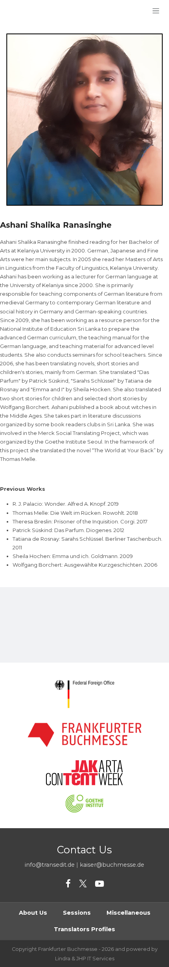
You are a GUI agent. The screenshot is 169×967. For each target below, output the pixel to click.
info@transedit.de (50, 864)
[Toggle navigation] (156, 10)
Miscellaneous (129, 912)
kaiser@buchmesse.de (112, 864)
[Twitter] (83, 884)
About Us (33, 912)
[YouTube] (99, 884)
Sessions (77, 912)
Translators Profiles (84, 929)
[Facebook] (68, 884)
